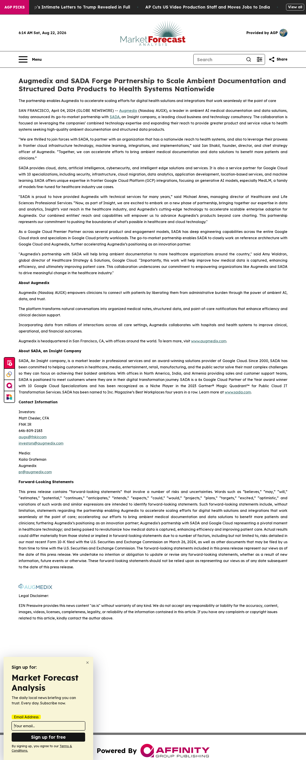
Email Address (26, 717)
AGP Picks (14, 7)
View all (295, 7)
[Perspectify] (9, 374)
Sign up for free (48, 737)
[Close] (87, 662)
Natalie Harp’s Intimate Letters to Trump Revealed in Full (70, 7)
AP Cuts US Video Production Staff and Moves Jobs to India (207, 7)
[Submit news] (9, 363)
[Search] (248, 59)
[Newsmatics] (9, 396)
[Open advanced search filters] (259, 59)
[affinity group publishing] (9, 385)
